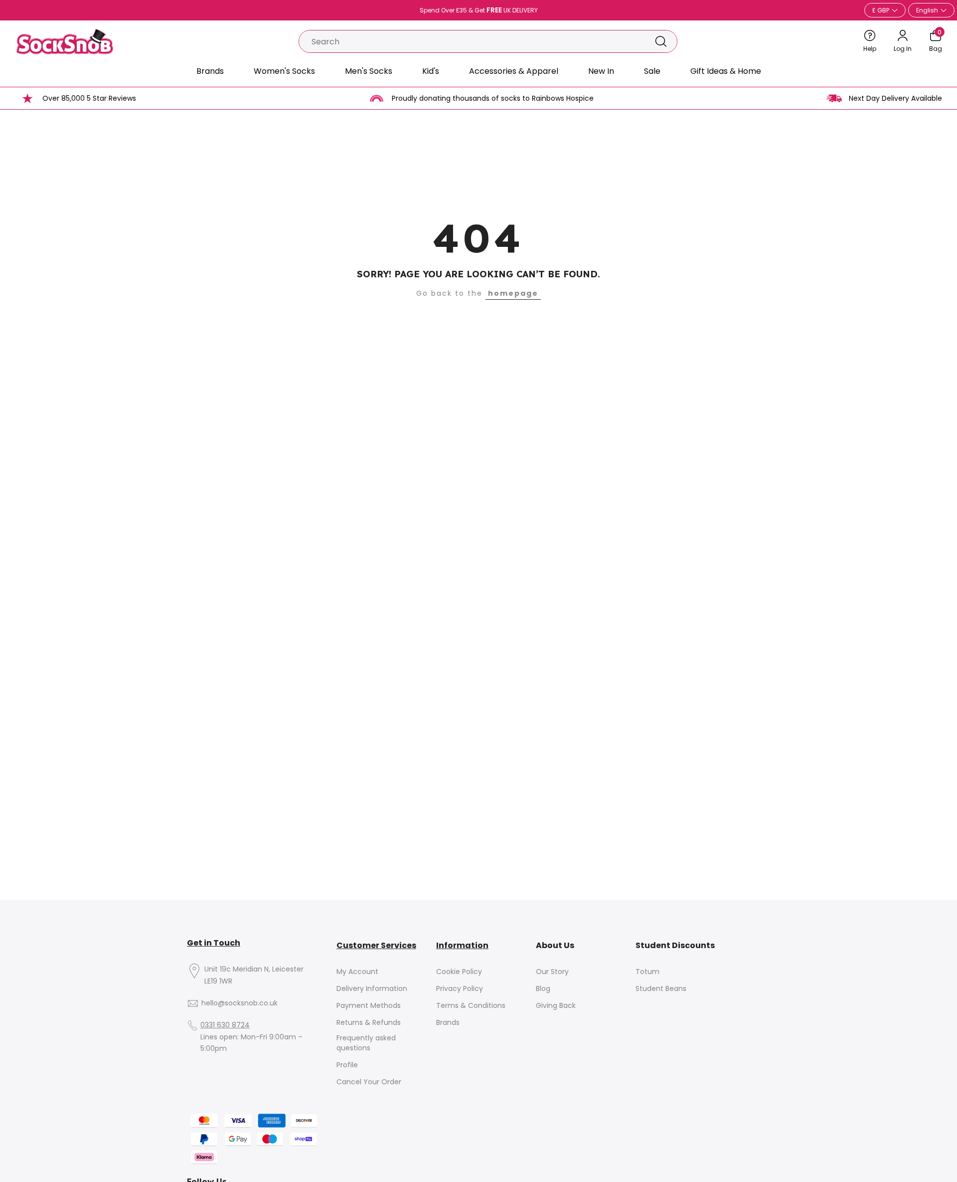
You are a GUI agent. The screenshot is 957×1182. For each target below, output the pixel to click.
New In (601, 71)
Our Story (552, 972)
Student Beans (661, 988)
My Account (357, 972)
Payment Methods (368, 1005)
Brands (210, 71)
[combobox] (472, 41)
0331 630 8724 (225, 1025)
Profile (347, 1065)
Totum (647, 972)
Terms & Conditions (470, 1005)
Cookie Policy (459, 972)
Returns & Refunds (368, 1022)
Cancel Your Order (368, 1082)
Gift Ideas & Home (725, 71)
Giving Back (556, 1005)
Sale (652, 71)
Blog (543, 988)
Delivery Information (371, 988)
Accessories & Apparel (513, 71)
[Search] (661, 41)
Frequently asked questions (366, 1043)
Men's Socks (368, 71)
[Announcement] (478, 10)
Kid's (430, 71)
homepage (513, 293)
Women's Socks (284, 71)
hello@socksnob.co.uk (239, 1003)
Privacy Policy (459, 988)
